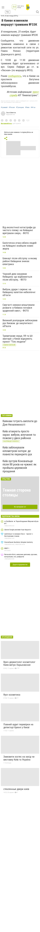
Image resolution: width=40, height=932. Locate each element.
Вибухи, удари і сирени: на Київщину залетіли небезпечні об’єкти (19, 292)
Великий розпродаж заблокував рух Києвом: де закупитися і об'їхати (20, 323)
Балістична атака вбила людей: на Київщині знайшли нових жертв (20, 245)
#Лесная (12, 107)
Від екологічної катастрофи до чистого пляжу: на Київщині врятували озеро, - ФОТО (19, 230)
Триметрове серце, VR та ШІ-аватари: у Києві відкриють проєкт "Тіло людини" (18, 338)
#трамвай (4, 107)
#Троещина (20, 107)
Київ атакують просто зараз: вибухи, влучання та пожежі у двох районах (19, 435)
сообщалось (14, 76)
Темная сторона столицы (17, 492)
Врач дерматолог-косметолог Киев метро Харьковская (19, 663)
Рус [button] (7, 12)
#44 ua (33, 107)
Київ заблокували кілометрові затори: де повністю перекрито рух (17, 451)
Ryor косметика (11, 694)
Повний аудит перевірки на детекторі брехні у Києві (18, 726)
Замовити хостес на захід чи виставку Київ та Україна (18, 758)
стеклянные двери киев (16, 789)
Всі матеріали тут (20, 507)
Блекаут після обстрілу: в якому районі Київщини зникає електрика (20, 261)
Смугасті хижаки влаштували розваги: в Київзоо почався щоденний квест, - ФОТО (19, 307)
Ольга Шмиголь (11, 113)
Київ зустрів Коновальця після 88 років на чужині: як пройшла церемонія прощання (19, 466)
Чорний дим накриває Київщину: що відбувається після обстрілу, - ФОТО (17, 276)
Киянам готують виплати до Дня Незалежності (20, 422)
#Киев (27, 107)
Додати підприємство (20, 565)
